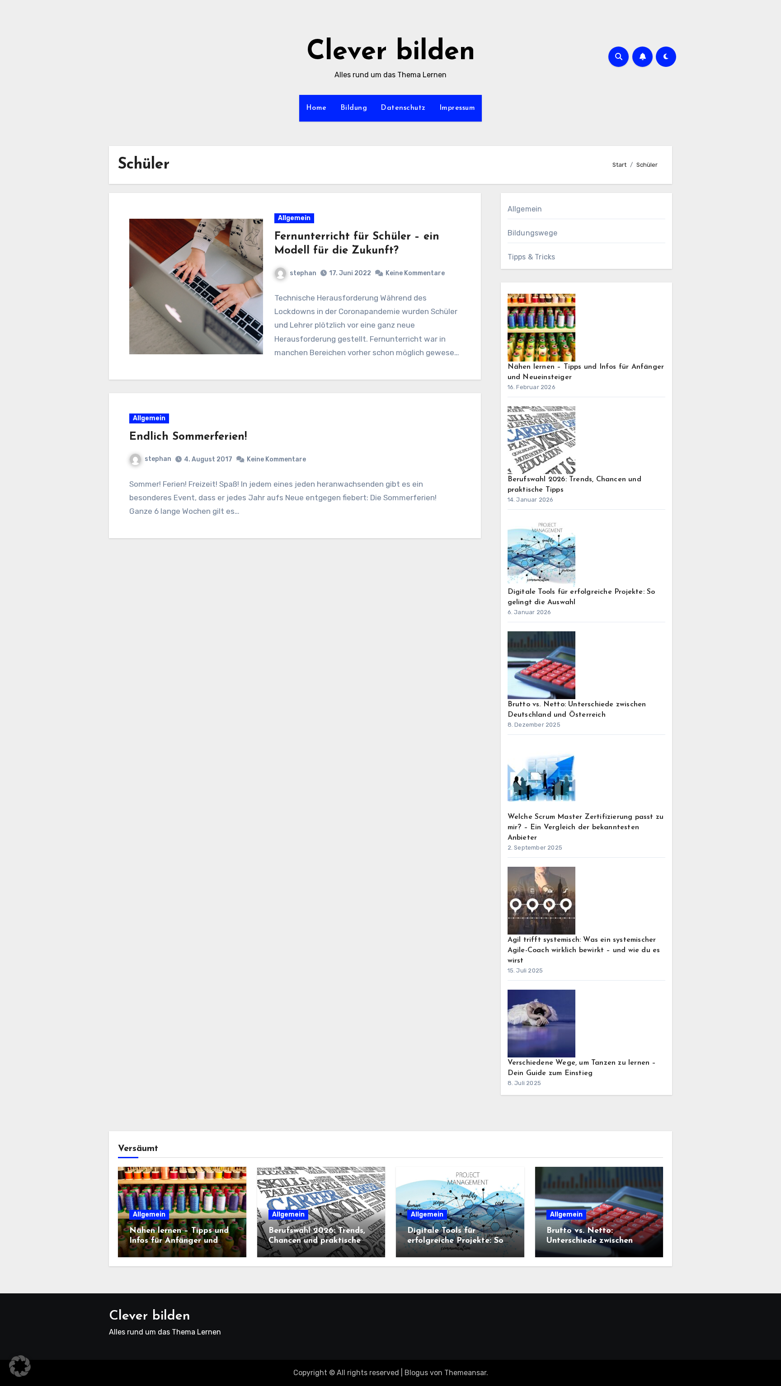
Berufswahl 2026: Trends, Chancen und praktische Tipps (316, 1240)
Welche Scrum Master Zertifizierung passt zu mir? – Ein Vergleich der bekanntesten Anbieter (586, 827)
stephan (303, 273)
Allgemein (294, 218)
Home (316, 108)
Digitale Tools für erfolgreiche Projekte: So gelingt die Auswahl (455, 1240)
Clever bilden (390, 52)
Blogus (416, 1372)
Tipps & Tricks (531, 257)
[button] (20, 1366)
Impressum (457, 108)
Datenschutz (403, 108)
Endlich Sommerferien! (188, 437)
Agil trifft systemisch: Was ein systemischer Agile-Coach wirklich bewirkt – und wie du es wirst (584, 950)
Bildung (353, 108)
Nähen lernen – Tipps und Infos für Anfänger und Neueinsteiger (179, 1240)
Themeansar (465, 1372)
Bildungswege (532, 233)
